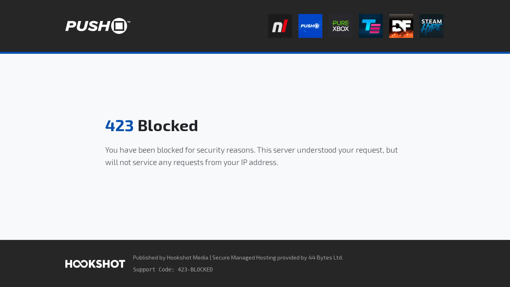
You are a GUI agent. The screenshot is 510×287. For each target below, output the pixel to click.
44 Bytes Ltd (325, 257)
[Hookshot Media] (95, 263)
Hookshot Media (187, 257)
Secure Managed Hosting (244, 257)
